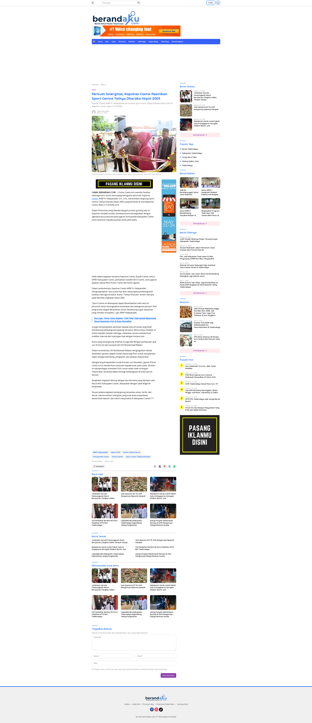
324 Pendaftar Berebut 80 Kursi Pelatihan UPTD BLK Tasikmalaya (104, 523)
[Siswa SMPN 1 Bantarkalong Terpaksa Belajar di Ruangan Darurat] (189, 203)
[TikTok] (161, 710)
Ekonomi (122, 41)
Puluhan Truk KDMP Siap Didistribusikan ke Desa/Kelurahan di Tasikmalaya (207, 325)
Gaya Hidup (153, 41)
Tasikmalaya (187, 165)
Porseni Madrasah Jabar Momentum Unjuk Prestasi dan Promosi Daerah (197, 249)
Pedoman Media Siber (165, 704)
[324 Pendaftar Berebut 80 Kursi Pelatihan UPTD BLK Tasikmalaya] (105, 511)
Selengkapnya (199, 135)
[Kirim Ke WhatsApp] (174, 466)
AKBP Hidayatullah (100, 452)
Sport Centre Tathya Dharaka (138, 457)
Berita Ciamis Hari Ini (131, 452)
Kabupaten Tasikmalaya (192, 153)
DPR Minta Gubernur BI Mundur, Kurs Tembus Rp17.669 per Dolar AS (207, 339)
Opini (114, 41)
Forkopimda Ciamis (101, 457)
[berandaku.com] (116, 18)
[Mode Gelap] (218, 3)
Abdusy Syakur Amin (190, 161)
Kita (107, 41)
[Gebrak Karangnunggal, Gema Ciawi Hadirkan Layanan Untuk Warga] (189, 182)
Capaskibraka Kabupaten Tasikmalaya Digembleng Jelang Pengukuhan (131, 523)
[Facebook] (152, 710)
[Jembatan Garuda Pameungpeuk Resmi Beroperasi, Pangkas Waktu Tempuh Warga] (105, 484)
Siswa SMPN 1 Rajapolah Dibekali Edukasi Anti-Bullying (209, 192)
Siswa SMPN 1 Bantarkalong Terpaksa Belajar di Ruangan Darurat (188, 213)
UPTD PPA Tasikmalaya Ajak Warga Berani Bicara (202, 400)
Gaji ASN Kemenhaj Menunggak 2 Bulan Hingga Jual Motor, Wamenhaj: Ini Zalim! (201, 391)
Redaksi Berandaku (103, 111)
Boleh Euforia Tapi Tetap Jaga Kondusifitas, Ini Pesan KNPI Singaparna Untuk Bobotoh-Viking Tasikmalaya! (199, 284)
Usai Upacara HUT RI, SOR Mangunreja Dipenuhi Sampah (133, 495)
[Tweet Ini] (160, 466)
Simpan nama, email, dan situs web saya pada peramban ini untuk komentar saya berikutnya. (130, 669)
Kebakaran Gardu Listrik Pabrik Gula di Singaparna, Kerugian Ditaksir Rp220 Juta (163, 496)
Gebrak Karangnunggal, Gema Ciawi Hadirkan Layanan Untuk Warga (189, 192)
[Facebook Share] (155, 466)
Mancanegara (177, 41)
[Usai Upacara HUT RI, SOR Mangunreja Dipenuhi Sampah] (134, 484)
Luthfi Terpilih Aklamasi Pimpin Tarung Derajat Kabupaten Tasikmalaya (198, 240)
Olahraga (142, 41)
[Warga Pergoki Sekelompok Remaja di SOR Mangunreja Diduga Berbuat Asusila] (163, 511)
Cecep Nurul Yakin (189, 157)
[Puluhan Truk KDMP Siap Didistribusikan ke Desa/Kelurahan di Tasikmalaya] (186, 326)
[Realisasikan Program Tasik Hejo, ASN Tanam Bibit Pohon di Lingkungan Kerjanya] (210, 203)
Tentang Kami (182, 704)
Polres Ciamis (117, 457)
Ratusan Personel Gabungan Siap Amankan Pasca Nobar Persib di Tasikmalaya (197, 266)
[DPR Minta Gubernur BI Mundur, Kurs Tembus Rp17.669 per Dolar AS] (186, 340)
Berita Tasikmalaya (190, 149)
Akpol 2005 (115, 452)
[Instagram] (156, 710)
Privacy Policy (148, 704)
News (100, 41)
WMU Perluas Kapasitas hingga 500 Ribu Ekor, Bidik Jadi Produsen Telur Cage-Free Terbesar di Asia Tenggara (206, 312)
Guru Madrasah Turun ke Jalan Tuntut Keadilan (200, 367)
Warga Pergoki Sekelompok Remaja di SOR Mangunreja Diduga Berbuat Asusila (161, 523)
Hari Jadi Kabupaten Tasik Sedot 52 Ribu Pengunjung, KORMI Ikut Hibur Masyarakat (197, 257)
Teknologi (165, 41)
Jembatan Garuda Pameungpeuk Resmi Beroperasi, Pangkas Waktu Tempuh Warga (103, 496)
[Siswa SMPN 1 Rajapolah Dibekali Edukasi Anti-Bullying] (210, 182)
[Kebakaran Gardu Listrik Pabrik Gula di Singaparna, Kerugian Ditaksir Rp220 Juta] (163, 484)
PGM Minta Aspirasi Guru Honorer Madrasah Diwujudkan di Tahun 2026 (200, 376)
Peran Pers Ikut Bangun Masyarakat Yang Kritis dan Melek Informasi (202, 409)
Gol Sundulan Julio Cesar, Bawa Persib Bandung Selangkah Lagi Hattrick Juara (199, 275)
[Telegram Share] (169, 466)
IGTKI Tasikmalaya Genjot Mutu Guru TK (201, 384)
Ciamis (95, 198)
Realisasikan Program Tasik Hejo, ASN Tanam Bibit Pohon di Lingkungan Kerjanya (210, 213)
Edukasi (132, 41)
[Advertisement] (156, 64)
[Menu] (93, 3)
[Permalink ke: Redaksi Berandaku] (94, 112)
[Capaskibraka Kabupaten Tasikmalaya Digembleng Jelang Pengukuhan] (134, 511)
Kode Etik (136, 704)
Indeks (210, 3)
